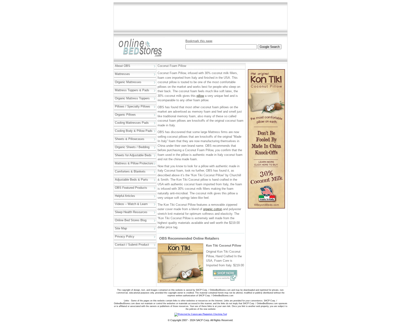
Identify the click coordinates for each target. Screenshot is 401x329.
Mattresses (122, 74)
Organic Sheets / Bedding (132, 147)
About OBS (122, 66)
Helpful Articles (125, 196)
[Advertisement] (200, 17)
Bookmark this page (198, 41)
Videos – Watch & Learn (131, 204)
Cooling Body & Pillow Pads (133, 131)
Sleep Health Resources (131, 212)
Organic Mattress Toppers (132, 98)
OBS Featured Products (131, 187)
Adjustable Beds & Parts (131, 179)
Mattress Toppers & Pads (132, 90)
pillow (200, 96)
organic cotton (212, 209)
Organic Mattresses (128, 82)
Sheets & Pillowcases (129, 139)
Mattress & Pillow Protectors (134, 163)
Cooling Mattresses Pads (132, 122)
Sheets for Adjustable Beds (133, 155)
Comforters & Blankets (130, 171)
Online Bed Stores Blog (130, 220)
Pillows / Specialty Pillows (132, 106)
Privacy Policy (124, 236)
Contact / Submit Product (132, 244)
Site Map (121, 228)
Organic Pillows (125, 114)
